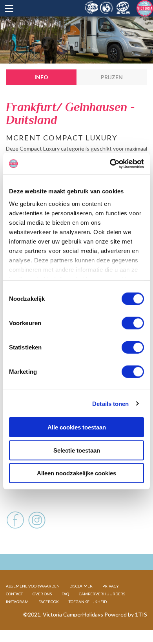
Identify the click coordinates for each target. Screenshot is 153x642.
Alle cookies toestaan (76, 427)
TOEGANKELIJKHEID (88, 601)
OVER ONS (42, 593)
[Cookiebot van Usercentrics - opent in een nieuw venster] (110, 163)
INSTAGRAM (17, 601)
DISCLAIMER (81, 586)
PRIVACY (110, 586)
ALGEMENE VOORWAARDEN (33, 586)
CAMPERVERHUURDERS (102, 593)
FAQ (65, 593)
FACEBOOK (48, 601)
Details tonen (110, 403)
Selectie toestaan (76, 450)
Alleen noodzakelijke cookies (76, 473)
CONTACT (14, 593)
